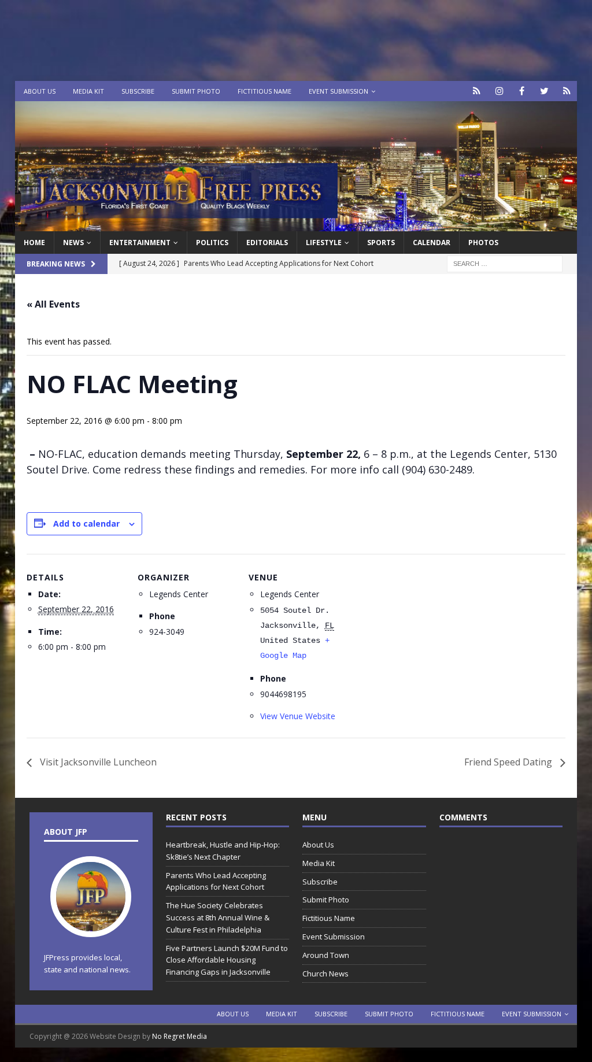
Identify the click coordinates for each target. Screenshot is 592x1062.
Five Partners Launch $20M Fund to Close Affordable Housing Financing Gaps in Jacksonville (227, 960)
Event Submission (338, 91)
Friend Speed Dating (509, 762)
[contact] (477, 91)
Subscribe (137, 91)
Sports (381, 242)
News (73, 242)
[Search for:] (505, 263)
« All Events (53, 304)
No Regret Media (179, 1036)
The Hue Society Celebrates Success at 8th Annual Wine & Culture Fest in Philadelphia (217, 917)
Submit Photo (196, 91)
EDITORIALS (267, 242)
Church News (325, 973)
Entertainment (140, 242)
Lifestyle (324, 242)
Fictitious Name (264, 91)
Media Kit (88, 91)
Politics (212, 242)
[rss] (567, 91)
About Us (40, 91)
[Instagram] (499, 91)
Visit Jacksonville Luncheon (97, 762)
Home (34, 242)
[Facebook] (522, 91)
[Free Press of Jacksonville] (296, 224)
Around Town (325, 955)
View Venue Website (297, 716)
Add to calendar (86, 523)
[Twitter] (544, 91)
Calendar (431, 242)
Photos (483, 242)
